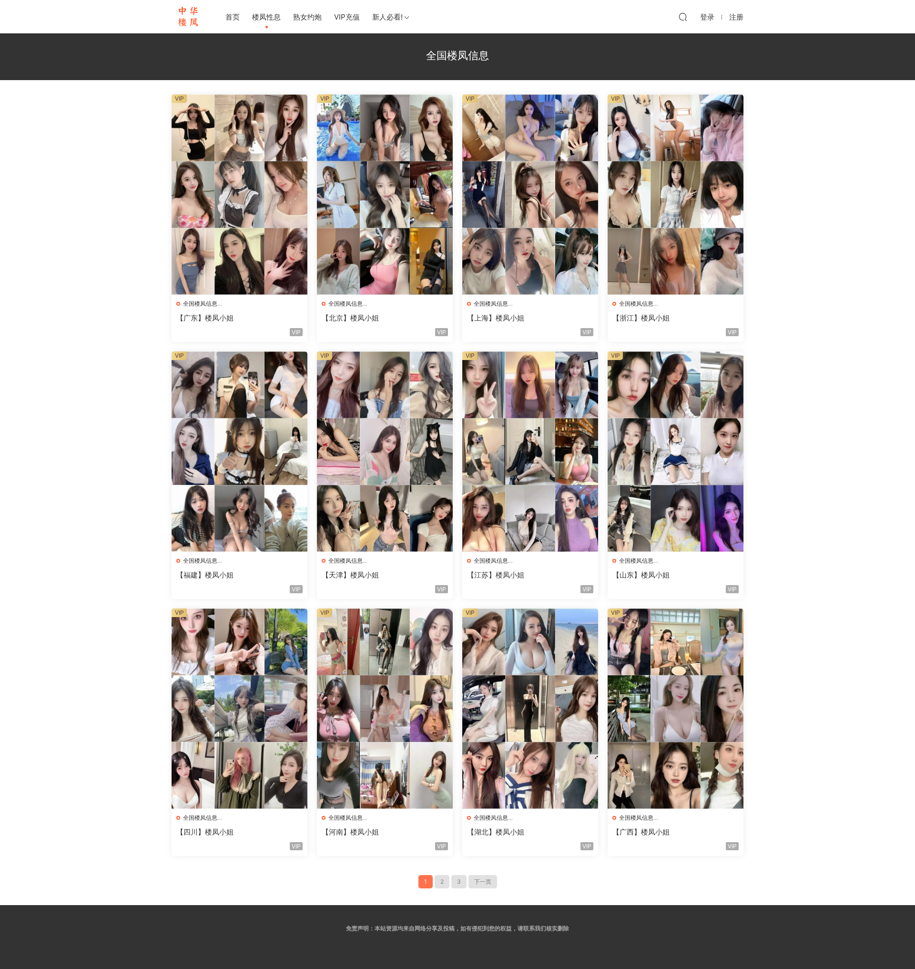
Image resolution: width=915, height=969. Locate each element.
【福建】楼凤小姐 (205, 574)
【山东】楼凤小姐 (641, 574)
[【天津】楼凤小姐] (385, 451)
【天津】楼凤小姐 (350, 574)
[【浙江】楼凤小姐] (675, 194)
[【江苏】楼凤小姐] (530, 451)
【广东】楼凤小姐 (205, 317)
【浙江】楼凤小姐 (641, 317)
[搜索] (683, 17)
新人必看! (387, 16)
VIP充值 (347, 16)
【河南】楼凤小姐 (350, 831)
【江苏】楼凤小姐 (495, 574)
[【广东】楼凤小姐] (239, 194)
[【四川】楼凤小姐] (239, 708)
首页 (232, 16)
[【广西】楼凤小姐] (675, 708)
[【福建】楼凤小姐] (239, 451)
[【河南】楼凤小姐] (385, 708)
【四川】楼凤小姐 (205, 831)
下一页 (482, 881)
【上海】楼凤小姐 (495, 317)
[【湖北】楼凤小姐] (530, 708)
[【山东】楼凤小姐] (675, 451)
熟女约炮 (307, 16)
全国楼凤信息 (200, 303)
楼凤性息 (266, 16)
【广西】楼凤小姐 (641, 831)
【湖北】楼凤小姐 (495, 831)
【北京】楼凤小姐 (350, 317)
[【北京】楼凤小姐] (385, 194)
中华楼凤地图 (188, 16)
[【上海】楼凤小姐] (530, 194)
